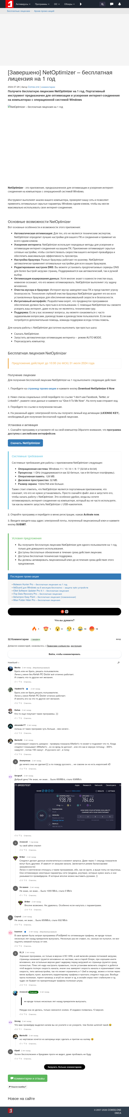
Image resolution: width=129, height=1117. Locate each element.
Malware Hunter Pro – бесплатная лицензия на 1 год (40, 584)
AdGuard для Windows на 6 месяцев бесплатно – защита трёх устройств (50, 587)
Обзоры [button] (68, 3)
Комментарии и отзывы (29, 1078)
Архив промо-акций (44, 10)
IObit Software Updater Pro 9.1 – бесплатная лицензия (41, 590)
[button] (81, 4)
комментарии (48, 86)
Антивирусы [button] (22, 3)
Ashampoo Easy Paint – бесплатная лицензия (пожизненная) (44, 596)
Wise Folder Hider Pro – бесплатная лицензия (36, 600)
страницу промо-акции (42, 388)
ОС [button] (56, 3)
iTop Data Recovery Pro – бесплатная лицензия (37, 593)
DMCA (118, 1112)
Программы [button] (41, 3)
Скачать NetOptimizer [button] (25, 443)
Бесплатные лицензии (18, 10)
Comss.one (33, 86)
